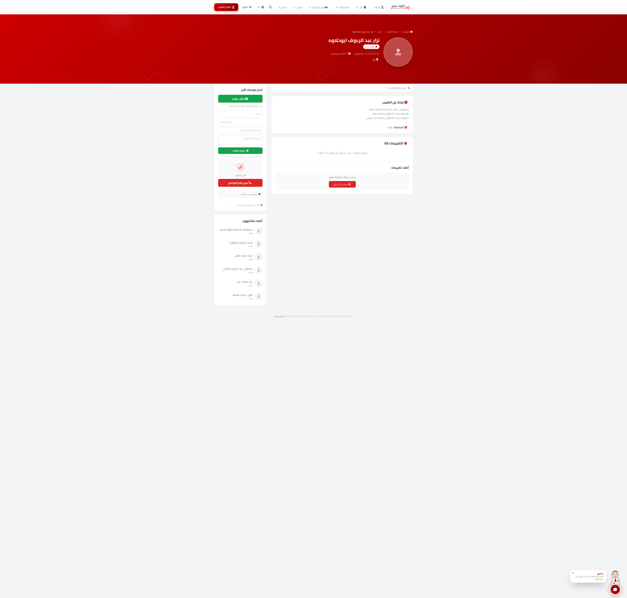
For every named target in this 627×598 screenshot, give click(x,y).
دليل (361, 7)
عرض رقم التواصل (238, 182)
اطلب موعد (238, 98)
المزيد (299, 7)
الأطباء (377, 7)
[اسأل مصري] (615, 577)
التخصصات (344, 7)
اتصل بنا (283, 7)
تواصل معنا (279, 316)
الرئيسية (406, 31)
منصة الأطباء (392, 31)
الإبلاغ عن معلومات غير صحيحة (248, 205)
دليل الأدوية (318, 7)
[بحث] (270, 7)
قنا (374, 59)
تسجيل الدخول (340, 184)
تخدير (380, 31)
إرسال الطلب (239, 151)
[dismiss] (573, 572)
